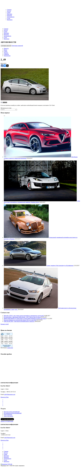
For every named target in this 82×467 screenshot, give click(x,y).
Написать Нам (4, 397)
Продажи (9, 14)
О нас (8, 18)
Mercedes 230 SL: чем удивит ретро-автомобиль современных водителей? (24, 315)
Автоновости (10, 17)
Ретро (5, 50)
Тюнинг (6, 52)
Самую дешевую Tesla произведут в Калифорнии (60, 265)
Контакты (9, 19)
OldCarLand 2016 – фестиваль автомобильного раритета (19, 321)
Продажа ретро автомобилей (12, 411)
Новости (6, 48)
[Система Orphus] (4, 102)
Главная (9, 9)
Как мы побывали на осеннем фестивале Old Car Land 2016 (20, 320)
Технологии (7, 55)
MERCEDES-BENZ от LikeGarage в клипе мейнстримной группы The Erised (25, 318)
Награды (9, 15)
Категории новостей (17, 45)
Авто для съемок (8, 416)
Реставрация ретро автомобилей (12, 413)
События (6, 54)
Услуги (9, 11)
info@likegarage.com (9, 394)
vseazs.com (10, 347)
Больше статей (5, 324)
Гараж (8, 12)
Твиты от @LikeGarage (7, 421)
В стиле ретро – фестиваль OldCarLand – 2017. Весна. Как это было (22, 317)
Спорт (5, 51)
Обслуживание (8, 414)
